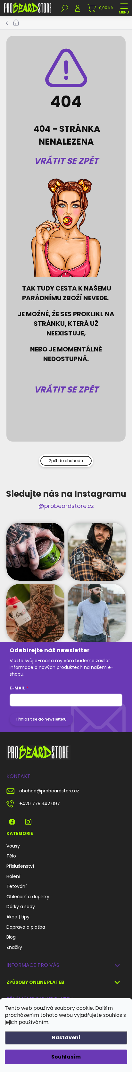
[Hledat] (64, 8)
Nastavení (66, 1037)
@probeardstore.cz (66, 506)
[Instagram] (28, 820)
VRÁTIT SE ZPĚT (66, 161)
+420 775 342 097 (39, 803)
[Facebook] (12, 820)
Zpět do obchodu (66, 460)
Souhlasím (66, 1056)
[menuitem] (13, 846)
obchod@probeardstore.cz (49, 791)
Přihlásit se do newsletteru (41, 719)
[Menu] (124, 8)
